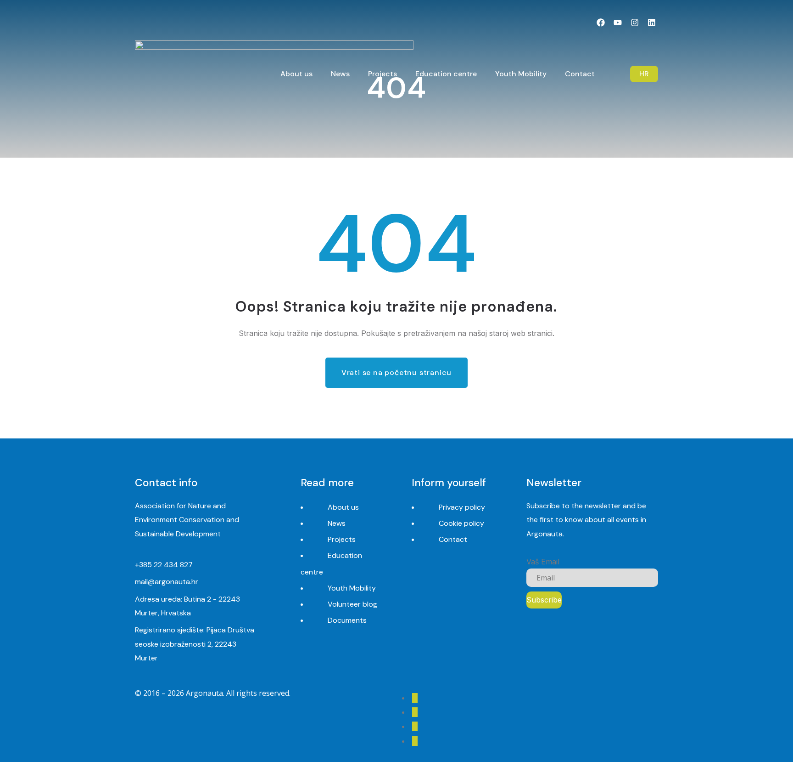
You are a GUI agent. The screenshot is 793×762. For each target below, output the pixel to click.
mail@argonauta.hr (166, 581)
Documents (347, 620)
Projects (342, 539)
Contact (453, 539)
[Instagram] (634, 22)
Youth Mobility (352, 588)
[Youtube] (618, 22)
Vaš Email (542, 561)
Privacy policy (462, 507)
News (337, 523)
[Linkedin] (651, 22)
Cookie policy (461, 523)
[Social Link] (415, 698)
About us (343, 507)
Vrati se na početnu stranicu (396, 372)
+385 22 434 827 (164, 564)
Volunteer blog (352, 604)
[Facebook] (601, 22)
